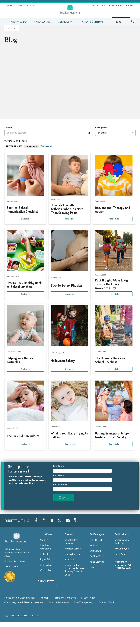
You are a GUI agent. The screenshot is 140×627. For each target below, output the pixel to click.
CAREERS (31, 5)
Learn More (46, 534)
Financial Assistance (58, 602)
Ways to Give (46, 570)
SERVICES (63, 21)
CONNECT (9, 5)
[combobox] (48, 133)
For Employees (97, 534)
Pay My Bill (45, 559)
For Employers (122, 548)
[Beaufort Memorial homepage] (70, 10)
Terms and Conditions (64, 597)
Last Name (59, 475)
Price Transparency (84, 602)
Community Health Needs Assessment (23, 602)
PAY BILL (129, 5)
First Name (59, 465)
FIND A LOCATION (43, 21)
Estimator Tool (106, 602)
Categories (101, 127)
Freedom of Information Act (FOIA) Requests (123, 565)
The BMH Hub (96, 539)
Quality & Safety (47, 564)
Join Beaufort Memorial (71, 541)
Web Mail (94, 545)
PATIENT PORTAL (115, 5)
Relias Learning (97, 561)
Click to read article (25, 188)
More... (93, 567)
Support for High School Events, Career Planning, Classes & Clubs (75, 569)
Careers (69, 534)
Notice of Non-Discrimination (19, 597)
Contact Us (44, 553)
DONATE (20, 5)
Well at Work (120, 553)
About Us (44, 539)
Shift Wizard (95, 550)
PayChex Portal (97, 556)
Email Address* (61, 484)
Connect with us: (17, 521)
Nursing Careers (72, 553)
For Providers (122, 534)
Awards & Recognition (45, 547)
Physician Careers (73, 548)
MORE (118, 21)
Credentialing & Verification (122, 541)
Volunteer (69, 559)
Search (8, 127)
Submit (63, 497)
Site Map (44, 597)
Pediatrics (30, 146)
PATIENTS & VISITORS (92, 21)
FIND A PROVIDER (18, 21)
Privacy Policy (88, 597)
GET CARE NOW (98, 5)
